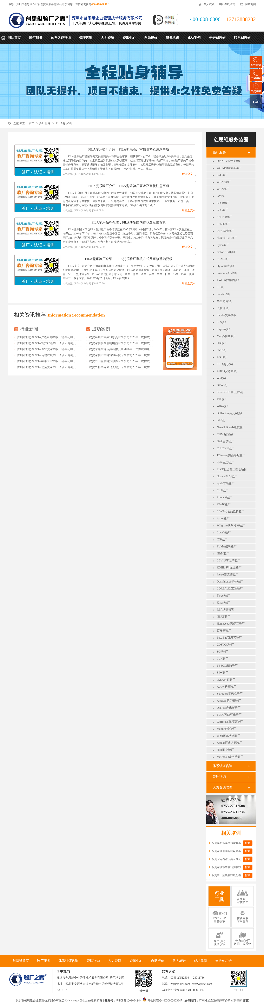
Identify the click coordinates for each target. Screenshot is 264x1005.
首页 (31, 123)
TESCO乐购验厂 (227, 665)
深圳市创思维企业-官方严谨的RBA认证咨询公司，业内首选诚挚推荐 (61, 343)
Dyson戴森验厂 (226, 266)
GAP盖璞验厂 (225, 441)
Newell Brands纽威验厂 (231, 427)
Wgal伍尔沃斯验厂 (228, 735)
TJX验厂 (222, 399)
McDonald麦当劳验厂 (230, 756)
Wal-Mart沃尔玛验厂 (229, 167)
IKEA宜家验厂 (226, 679)
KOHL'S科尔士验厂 (229, 567)
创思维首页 (20, 961)
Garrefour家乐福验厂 (230, 721)
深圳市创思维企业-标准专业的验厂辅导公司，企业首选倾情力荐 (58, 361)
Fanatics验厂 (224, 294)
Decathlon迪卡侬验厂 (230, 581)
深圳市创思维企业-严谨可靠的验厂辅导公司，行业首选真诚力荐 (58, 337)
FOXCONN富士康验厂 (231, 392)
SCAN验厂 (223, 259)
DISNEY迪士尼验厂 (229, 160)
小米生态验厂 (225, 462)
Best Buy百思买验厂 (229, 637)
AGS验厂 (222, 357)
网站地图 (250, 4)
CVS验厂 (222, 350)
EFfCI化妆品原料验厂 (230, 511)
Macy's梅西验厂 (226, 336)
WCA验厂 (223, 189)
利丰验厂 (222, 672)
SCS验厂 (222, 322)
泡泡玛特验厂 (225, 231)
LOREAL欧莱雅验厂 (230, 588)
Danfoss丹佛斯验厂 (228, 707)
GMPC (221, 196)
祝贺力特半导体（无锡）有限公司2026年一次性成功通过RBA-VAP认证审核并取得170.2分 (146, 367)
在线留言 (229, 4)
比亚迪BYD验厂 (227, 238)
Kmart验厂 (223, 602)
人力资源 (114, 961)
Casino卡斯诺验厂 (228, 273)
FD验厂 (221, 287)
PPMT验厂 (223, 224)
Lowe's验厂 (224, 532)
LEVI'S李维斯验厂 (228, 560)
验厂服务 (45, 123)
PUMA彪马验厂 (227, 546)
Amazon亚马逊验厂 (229, 700)
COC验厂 (222, 210)
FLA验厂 (222, 490)
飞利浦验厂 (224, 308)
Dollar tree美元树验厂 (230, 413)
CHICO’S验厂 (225, 448)
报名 (247, 843)
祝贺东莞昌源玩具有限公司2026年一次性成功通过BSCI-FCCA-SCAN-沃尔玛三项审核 (143, 349)
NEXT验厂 (223, 616)
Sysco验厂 (223, 245)
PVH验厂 (222, 658)
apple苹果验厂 (226, 483)
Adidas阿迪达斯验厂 (229, 742)
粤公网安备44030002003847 (164, 1000)
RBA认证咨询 (225, 609)
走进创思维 (223, 961)
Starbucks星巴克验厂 (230, 693)
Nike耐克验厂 (225, 749)
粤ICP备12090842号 (129, 1000)
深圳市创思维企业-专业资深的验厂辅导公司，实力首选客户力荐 (58, 349)
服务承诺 (179, 961)
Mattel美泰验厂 (226, 728)
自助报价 (157, 961)
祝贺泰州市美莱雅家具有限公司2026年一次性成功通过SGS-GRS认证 (132, 337)
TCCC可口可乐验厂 (229, 714)
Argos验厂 (223, 518)
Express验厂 (224, 329)
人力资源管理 (222, 787)
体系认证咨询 (222, 766)
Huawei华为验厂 (227, 476)
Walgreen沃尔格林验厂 (231, 525)
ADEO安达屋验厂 (228, 371)
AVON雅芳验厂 (226, 686)
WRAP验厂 (224, 182)
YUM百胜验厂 (226, 434)
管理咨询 (219, 776)
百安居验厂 (224, 630)
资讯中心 (136, 961)
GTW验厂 (223, 385)
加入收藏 (209, 4)
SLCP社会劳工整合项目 (232, 469)
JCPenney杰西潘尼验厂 (231, 455)
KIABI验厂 (224, 504)
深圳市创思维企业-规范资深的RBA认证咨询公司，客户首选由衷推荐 (61, 367)
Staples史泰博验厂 (228, 315)
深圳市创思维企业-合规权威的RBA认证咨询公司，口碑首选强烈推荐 (61, 355)
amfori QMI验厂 (227, 252)
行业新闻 (29, 329)
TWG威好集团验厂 (229, 280)
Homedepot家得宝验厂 (231, 623)
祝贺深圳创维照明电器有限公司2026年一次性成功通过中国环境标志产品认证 (138, 343)
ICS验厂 (222, 539)
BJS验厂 (222, 420)
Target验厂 (223, 595)
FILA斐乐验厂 (65, 123)
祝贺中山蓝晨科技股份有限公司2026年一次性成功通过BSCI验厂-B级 (132, 361)
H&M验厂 (223, 553)
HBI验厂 (222, 343)
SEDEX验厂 (224, 217)
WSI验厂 (222, 378)
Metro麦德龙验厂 (227, 574)
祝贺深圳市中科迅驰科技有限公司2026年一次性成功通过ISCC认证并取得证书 (138, 355)
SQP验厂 (222, 651)
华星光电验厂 (225, 301)
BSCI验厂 (223, 203)
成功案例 (101, 329)
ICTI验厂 (222, 175)
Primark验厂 (224, 497)
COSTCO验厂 (225, 644)
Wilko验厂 (223, 406)
